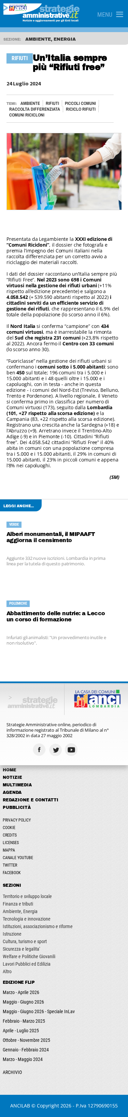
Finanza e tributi (18, 904)
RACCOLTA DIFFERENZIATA (34, 109)
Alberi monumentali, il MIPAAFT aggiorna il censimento (50, 537)
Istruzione (12, 934)
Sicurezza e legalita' (21, 949)
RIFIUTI (52, 103)
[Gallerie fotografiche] (88, 749)
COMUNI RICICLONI (26, 115)
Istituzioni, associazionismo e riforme (38, 926)
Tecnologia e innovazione (27, 919)
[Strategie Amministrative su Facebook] (40, 749)
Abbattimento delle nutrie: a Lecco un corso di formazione (55, 616)
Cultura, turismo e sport (25, 941)
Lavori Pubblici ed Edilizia (27, 964)
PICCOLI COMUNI (80, 103)
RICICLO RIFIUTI (81, 109)
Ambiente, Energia (20, 911)
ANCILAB (20, 1105)
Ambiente (30, 103)
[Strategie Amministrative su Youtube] (72, 749)
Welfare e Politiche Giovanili (29, 956)
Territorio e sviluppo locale (27, 896)
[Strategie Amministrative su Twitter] (56, 749)
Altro (7, 971)
